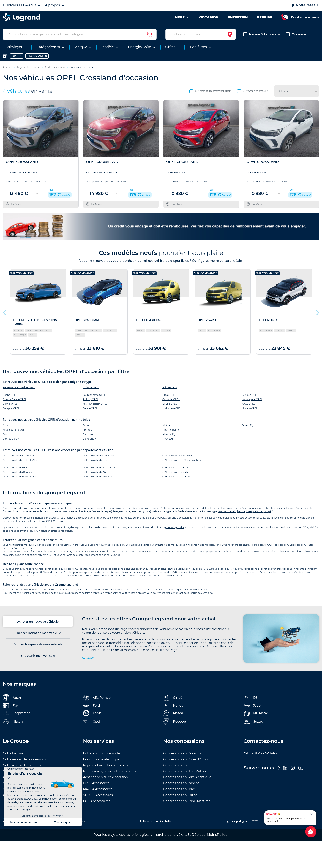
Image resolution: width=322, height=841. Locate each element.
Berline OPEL (90, 408)
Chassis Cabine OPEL (14, 399)
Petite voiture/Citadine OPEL (19, 387)
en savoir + (89, 658)
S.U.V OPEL (248, 403)
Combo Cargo (11, 438)
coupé (267, 511)
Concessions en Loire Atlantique (187, 777)
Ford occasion (260, 544)
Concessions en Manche (181, 783)
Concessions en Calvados (182, 753)
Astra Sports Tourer (13, 429)
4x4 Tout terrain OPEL (95, 403)
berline (241, 511)
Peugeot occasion (142, 551)
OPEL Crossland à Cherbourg (19, 476)
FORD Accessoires (96, 801)
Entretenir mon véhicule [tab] (38, 656)
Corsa (86, 425)
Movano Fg (168, 434)
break (249, 511)
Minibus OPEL (250, 394)
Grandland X (89, 438)
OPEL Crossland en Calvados (19, 455)
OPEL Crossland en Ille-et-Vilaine (21, 460)
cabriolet (258, 511)
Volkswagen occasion (289, 551)
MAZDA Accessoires (97, 789)
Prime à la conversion (213, 91)
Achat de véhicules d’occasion (105, 777)
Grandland (88, 434)
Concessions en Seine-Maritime (186, 801)
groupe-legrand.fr (112, 517)
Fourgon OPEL (11, 408)
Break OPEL (169, 394)
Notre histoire (13, 753)
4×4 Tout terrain (227, 511)
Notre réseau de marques (22, 765)
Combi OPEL (10, 403)
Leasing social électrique (101, 759)
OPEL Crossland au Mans (176, 472)
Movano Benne (170, 429)
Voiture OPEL (169, 387)
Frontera (87, 429)
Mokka (166, 425)
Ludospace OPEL (172, 408)
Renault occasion (121, 551)
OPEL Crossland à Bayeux (17, 467)
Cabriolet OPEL (171, 399)
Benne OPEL (10, 394)
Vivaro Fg (247, 425)
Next (317, 312)
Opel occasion (297, 544)
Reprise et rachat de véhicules (105, 765)
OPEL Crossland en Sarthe (177, 455)
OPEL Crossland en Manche (98, 455)
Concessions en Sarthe (180, 795)
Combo (7, 434)
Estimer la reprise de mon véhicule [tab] (37, 644)
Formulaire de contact (260, 752)
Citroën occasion (278, 544)
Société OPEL (250, 408)
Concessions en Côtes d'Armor (186, 759)
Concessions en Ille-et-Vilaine (185, 771)
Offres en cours (255, 91)
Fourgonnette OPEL (94, 394)
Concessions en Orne (179, 789)
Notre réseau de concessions (24, 759)
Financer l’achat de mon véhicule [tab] (38, 633)
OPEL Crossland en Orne (96, 460)
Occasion (299, 34)
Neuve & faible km (264, 34)
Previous (5, 312)
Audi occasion (245, 551)
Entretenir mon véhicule (101, 753)
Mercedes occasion (265, 551)
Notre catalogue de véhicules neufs (109, 771)
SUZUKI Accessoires (98, 795)
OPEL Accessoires (96, 783)
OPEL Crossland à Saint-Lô (98, 472)
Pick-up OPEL (90, 399)
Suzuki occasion (23, 548)
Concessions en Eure (179, 765)
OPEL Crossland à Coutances (99, 467)
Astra (6, 425)
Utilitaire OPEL (91, 387)
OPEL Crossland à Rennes (17, 472)
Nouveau (167, 438)
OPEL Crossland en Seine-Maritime (181, 460)
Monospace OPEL (252, 399)
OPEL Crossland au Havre (176, 476)
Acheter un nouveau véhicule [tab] (38, 621)
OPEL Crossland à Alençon (98, 476)
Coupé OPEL (169, 403)
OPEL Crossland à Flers (175, 467)
